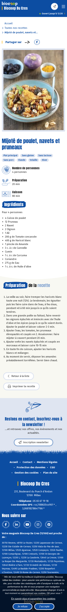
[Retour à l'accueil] (9, 4)
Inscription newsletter (36, 442)
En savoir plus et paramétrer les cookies (33, 598)
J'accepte (44, 606)
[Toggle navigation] (63, 7)
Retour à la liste (20, 376)
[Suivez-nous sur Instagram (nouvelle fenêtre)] (38, 524)
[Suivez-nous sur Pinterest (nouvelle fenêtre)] (49, 524)
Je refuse (22, 606)
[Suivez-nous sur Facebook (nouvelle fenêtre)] (6, 524)
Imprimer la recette (23, 386)
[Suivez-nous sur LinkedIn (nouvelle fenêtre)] (16, 524)
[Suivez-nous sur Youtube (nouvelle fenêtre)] (27, 524)
